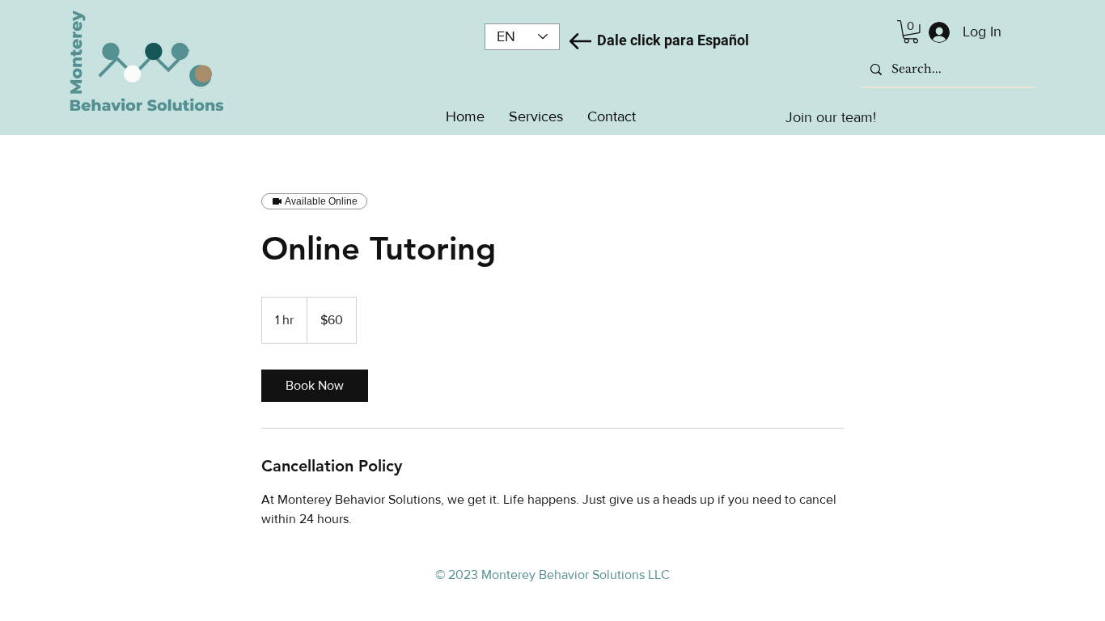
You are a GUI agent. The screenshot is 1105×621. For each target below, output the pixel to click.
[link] (314, 386)
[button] (911, 32)
